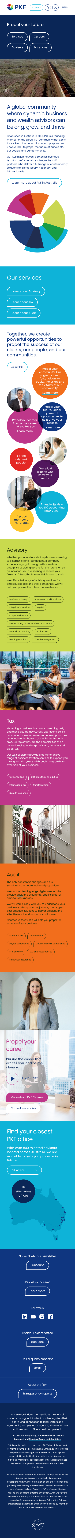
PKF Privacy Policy (27, 1435)
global (29, 139)
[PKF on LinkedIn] (24, 1316)
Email (37, 1368)
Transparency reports (37, 1394)
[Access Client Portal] (55, 7)
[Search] (48, 7)
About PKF (17, 367)
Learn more (25, 431)
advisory (40, 580)
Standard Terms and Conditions (45, 1439)
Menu (65, 7)
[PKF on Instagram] (41, 1316)
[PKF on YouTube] (33, 1316)
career (32, 420)
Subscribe (37, 1265)
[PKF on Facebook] (50, 1316)
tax (14, 754)
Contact (36, 7)
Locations (37, 1342)
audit (20, 894)
